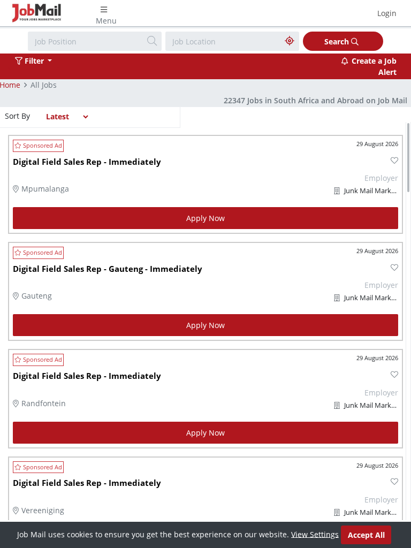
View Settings (315, 534)
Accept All (366, 535)
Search (337, 41)
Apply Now (205, 218)
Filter (34, 61)
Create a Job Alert (374, 66)
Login (387, 13)
